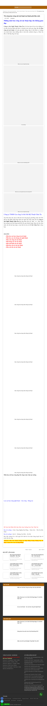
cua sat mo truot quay (7, 698)
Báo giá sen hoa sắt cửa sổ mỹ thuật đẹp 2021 (27, 631)
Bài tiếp (41, 549)
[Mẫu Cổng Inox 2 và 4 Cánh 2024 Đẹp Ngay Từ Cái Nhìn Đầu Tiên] (7, 600)
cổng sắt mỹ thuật (25, 698)
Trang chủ (5, 11)
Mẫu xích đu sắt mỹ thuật (13, 247)
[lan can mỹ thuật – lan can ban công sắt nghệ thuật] (7, 610)
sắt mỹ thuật (13, 700)
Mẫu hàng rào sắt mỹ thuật (14, 241)
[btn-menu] (45, 7)
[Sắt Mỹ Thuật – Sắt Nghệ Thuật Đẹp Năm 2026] (2, 7)
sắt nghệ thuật (19, 700)
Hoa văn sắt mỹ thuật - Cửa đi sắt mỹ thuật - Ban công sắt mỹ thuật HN (22, 11)
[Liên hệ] (42, 697)
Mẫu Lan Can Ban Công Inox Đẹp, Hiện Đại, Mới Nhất (29, 587)
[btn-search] (31, 7)
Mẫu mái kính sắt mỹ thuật (14, 243)
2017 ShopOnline (10, 704)
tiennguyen (12, 18)
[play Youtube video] (23, 488)
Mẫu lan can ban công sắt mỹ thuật (16, 236)
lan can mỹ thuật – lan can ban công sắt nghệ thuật (29, 606)
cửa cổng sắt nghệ (6, 700)
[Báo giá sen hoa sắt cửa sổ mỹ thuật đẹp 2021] (7, 634)
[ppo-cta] (2, 699)
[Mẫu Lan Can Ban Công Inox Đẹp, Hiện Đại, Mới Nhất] (7, 590)
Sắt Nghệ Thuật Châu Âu (11, 221)
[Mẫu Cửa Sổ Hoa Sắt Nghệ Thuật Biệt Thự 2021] (7, 644)
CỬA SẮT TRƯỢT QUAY (34, 698)
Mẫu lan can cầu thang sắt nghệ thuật (17, 238)
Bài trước (29, 549)
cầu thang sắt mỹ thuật (16, 698)
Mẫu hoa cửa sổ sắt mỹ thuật (14, 245)
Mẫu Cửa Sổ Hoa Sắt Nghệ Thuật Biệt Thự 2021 (28, 641)
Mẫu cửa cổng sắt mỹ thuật (14, 239)
